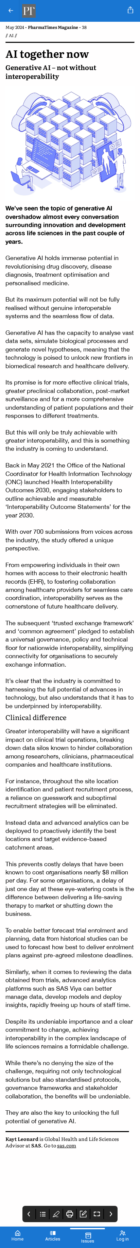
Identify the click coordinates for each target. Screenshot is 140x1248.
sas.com (66, 1145)
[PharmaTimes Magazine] (72, 11)
